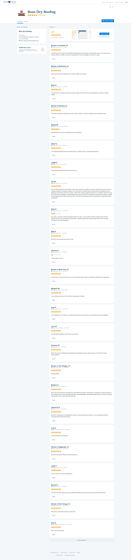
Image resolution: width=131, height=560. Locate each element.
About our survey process (107, 2)
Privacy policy (72, 552)
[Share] (113, 7)
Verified (54, 47)
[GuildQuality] (9, 2)
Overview (20, 21)
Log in (126, 2)
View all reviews (82, 540)
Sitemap (78, 552)
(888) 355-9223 (59, 555)
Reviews (26, 21)
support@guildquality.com (69, 555)
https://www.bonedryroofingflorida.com (29, 40)
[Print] (110, 7)
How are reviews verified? (104, 36)
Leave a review (108, 21)
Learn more (21, 51)
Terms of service (64, 552)
